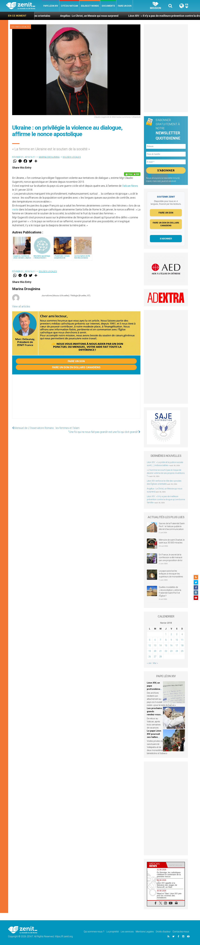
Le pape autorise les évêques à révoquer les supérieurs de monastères (171, 574)
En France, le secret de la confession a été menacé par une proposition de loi (170, 557)
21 (160, 651)
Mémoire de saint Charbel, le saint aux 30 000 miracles (171, 541)
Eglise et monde (90, 6)
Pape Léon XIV (50, 6)
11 (182, 640)
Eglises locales (20, 26)
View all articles (21, 306)
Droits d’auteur (163, 931)
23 (171, 651)
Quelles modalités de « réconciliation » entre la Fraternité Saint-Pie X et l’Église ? (170, 591)
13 (155, 645)
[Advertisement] (76, 399)
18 (182, 645)
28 (160, 656)
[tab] (156, 865)
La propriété (112, 931)
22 (166, 651)
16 (171, 645)
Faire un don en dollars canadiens (76, 367)
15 (166, 645)
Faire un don (124, 6)
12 (149, 645)
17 (177, 645)
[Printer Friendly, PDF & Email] (132, 174)
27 (155, 656)
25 (182, 651)
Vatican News (130, 185)
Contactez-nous (181, 931)
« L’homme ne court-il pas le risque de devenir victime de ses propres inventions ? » (166, 473)
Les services (127, 931)
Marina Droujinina (49, 157)
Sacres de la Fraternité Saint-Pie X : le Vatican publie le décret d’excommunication (172, 526)
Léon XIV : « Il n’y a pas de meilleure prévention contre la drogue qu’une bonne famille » (166, 499)
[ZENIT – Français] (24, 6)
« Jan (149, 663)
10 (177, 640)
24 (177, 651)
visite (15, 209)
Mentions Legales (145, 931)
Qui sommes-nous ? (94, 931)
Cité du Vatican (69, 6)
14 (160, 645)
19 (149, 651)
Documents (108, 6)
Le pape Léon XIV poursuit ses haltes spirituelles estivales (154, 737)
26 (149, 656)
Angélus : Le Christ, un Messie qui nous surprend (57, 15)
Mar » (155, 663)
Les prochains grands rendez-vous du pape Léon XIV (154, 714)
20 (155, 651)
